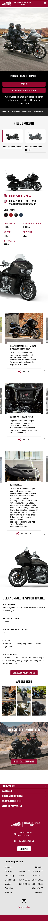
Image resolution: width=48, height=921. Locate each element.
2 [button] (24, 371)
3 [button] (28, 371)
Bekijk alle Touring (24, 762)
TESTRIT (24, 84)
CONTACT (24, 849)
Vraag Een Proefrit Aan (12, 806)
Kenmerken (16, 111)
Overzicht (5, 111)
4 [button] (30, 533)
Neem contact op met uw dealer (24, 90)
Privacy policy (24, 907)
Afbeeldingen (38, 111)
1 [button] (19, 371)
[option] (24, 341)
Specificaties (26, 111)
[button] (3, 371)
